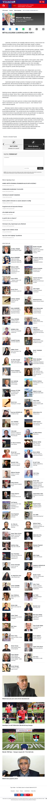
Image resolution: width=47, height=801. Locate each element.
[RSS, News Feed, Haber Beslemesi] (31, 795)
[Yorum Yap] (43, 29)
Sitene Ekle (33, 791)
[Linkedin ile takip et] (22, 795)
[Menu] (40, 2)
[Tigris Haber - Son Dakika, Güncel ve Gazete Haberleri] (9, 1)
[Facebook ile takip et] (15, 795)
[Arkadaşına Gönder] (30, 29)
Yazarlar (11, 10)
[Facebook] (3, 29)
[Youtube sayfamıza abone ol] (18, 795)
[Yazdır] (37, 29)
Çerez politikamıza (29, 799)
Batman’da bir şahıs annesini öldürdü (25, 5)
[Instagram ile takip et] (25, 795)
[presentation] (6, 6)
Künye (17, 791)
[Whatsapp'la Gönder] (23, 29)
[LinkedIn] (17, 29)
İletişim (21, 791)
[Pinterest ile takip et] (28, 795)
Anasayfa (6, 10)
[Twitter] (10, 29)
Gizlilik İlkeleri (27, 791)
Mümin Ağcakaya (17, 10)
